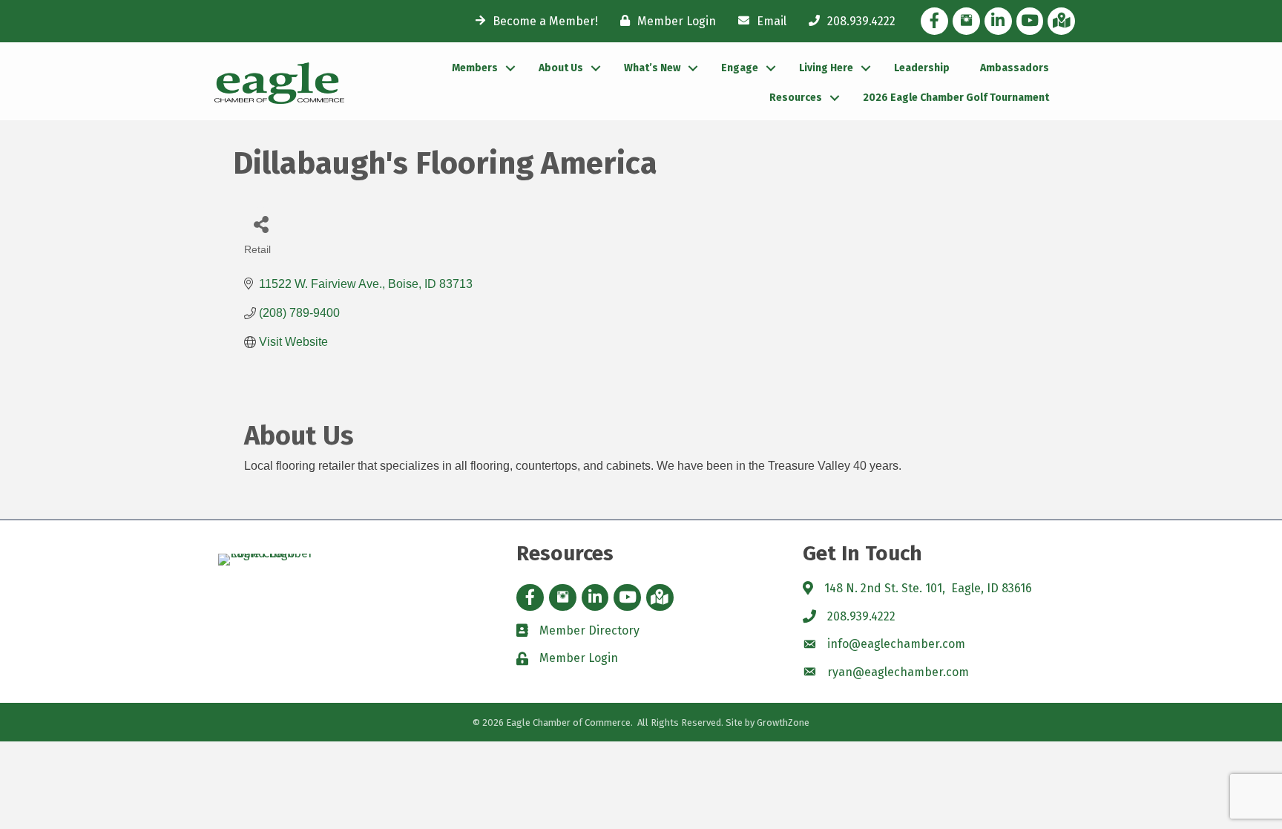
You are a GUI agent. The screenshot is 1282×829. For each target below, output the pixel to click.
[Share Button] (260, 223)
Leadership (922, 68)
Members (475, 68)
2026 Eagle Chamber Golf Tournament (956, 97)
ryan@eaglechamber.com (898, 672)
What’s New (652, 68)
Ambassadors (1014, 68)
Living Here (826, 68)
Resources (795, 97)
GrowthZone (783, 722)
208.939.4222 (861, 616)
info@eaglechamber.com (896, 644)
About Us (561, 68)
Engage (739, 68)
